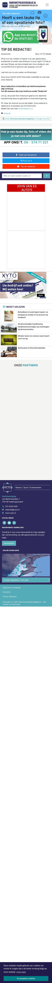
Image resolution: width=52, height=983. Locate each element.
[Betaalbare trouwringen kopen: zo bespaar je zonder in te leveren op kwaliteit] (9, 316)
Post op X (27, 160)
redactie (7, 113)
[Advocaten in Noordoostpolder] (9, 351)
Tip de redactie (28, 166)
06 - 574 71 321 (36, 142)
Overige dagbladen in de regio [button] (16, 580)
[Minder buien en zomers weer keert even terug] (9, 340)
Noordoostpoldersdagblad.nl (22, 3)
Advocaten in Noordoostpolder (31, 348)
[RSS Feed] (14, 523)
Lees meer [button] (21, 972)
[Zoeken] (46, 175)
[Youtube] (9, 523)
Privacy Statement (10, 596)
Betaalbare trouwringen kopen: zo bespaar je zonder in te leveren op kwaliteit (33, 314)
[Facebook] (4, 523)
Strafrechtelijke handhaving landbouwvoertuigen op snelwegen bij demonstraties (33, 326)
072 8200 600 (11, 506)
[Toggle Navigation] (47, 5)
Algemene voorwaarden (12, 588)
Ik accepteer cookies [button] (26, 978)
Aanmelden (9, 543)
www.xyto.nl (10, 513)
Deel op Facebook (28, 155)
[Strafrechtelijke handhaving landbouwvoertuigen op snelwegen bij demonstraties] (9, 328)
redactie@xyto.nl (25, 108)
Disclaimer (7, 592)
